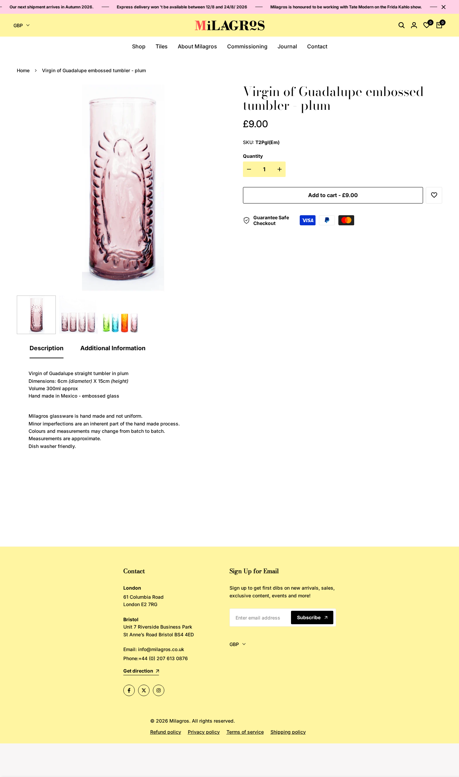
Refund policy (165, 732)
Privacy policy (204, 732)
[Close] (442, 7)
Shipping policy (288, 732)
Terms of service (245, 732)
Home (23, 70)
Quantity (253, 156)
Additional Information (112, 348)
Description (47, 348)
